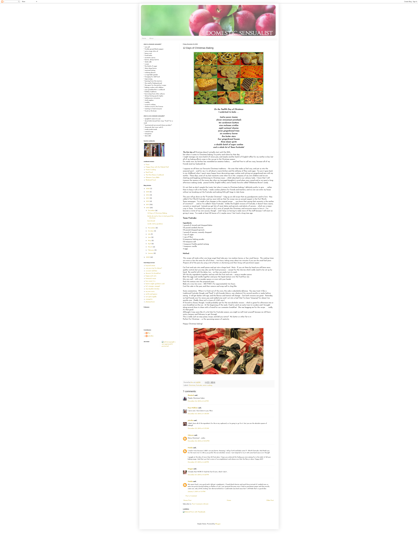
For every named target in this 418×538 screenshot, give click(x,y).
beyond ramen (150, 265)
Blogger (217, 524)
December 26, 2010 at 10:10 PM (198, 441)
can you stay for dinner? (154, 268)
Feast (147, 164)
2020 (148, 188)
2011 (147, 204)
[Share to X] (210, 382)
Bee (149, 333)
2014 (148, 195)
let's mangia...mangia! (153, 286)
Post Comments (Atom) (200, 504)
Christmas (192, 385)
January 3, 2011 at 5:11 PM (196, 491)
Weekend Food (151, 180)
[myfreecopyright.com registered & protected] (169, 346)
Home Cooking (151, 170)
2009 (148, 257)
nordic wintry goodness (155, 224)
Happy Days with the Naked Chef (157, 167)
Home (144, 38)
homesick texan (151, 278)
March (150, 247)
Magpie (190, 469)
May (150, 240)
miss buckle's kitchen (152, 289)
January (151, 253)
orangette (149, 299)
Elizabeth (191, 395)
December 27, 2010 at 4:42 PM (198, 462)
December (151, 210)
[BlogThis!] (208, 382)
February (151, 250)
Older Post (270, 500)
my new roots (150, 291)
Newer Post (187, 500)
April (150, 244)
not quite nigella (151, 297)
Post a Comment (191, 496)
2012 (148, 201)
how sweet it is (150, 281)
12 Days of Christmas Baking (157, 213)
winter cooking (207, 385)
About (151, 38)
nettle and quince (151, 294)
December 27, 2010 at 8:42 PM (198, 475)
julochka (190, 420)
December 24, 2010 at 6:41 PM (198, 401)
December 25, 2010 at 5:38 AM (198, 414)
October (151, 231)
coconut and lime (151, 271)
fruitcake (199, 385)
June (149, 237)
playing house (150, 302)
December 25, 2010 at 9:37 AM (198, 428)
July (149, 234)
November (152, 228)
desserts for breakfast (153, 273)
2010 (148, 208)
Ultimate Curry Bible (152, 177)
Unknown (191, 435)
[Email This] (206, 382)
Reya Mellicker (193, 408)
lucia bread (151, 221)
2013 (148, 198)
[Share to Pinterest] (214, 382)
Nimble (190, 448)
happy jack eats (151, 276)
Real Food (149, 172)
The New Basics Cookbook (155, 175)
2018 (148, 192)
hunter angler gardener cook (155, 284)
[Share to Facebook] (212, 382)
